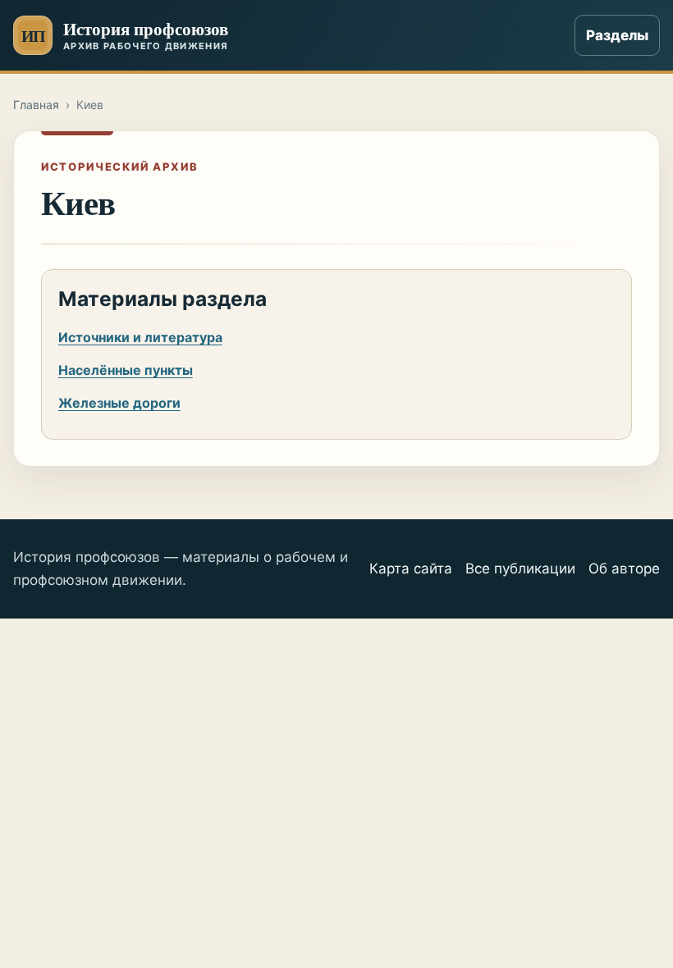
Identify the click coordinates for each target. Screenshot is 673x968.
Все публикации (520, 568)
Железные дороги (119, 403)
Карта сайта (410, 568)
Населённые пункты (125, 370)
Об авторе (624, 568)
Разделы (617, 35)
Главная (36, 105)
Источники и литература (140, 337)
